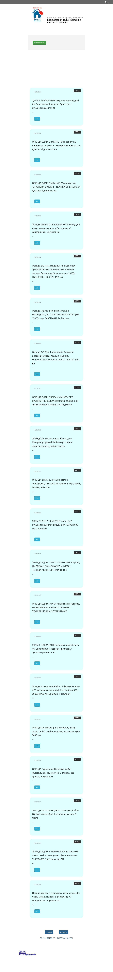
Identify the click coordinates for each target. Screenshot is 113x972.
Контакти (22, 953)
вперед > (63, 932)
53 (41, 938)
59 (61, 938)
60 (64, 938)
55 (48, 938)
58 (58, 938)
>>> (37, 119)
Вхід (107, 2)
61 (68, 938)
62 (71, 938)
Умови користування (27, 954)
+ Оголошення (39, 43)
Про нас (22, 951)
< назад (49, 932)
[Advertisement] (56, 68)
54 (44, 938)
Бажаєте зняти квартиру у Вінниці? (65, 17)
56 (51, 938)
